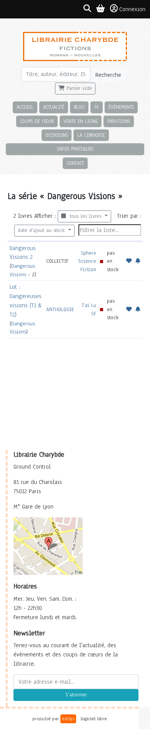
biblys (68, 719)
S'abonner (76, 694)
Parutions (118, 121)
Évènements (121, 107)
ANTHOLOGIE (60, 309)
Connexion (132, 9)
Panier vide (78, 88)
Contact (75, 163)
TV (96, 107)
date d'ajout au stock (42, 230)
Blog (79, 107)
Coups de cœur (37, 121)
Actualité (53, 107)
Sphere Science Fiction (87, 261)
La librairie (91, 135)
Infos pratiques (75, 149)
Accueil (25, 107)
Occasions (56, 135)
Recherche (108, 75)
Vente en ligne (80, 121)
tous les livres (84, 216)
